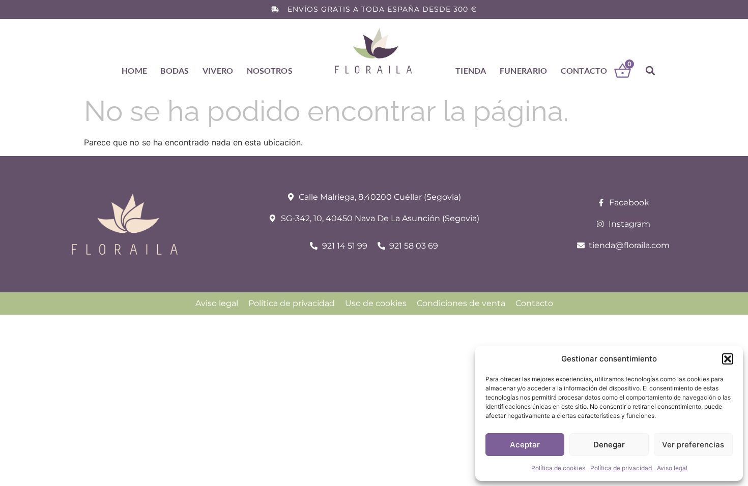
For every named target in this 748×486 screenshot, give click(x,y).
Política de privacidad (621, 468)
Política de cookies (558, 468)
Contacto (584, 70)
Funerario (524, 70)
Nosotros (270, 70)
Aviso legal (672, 468)
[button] (728, 359)
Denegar (609, 444)
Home (134, 70)
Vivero (218, 70)
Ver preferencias (693, 444)
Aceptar (525, 444)
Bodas (174, 70)
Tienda (470, 70)
